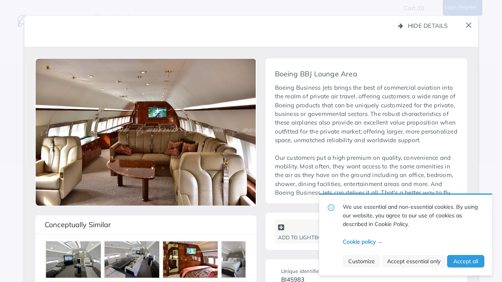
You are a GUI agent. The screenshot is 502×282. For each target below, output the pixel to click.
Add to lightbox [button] (302, 237)
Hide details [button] (428, 25)
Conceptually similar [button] (78, 224)
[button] (468, 25)
